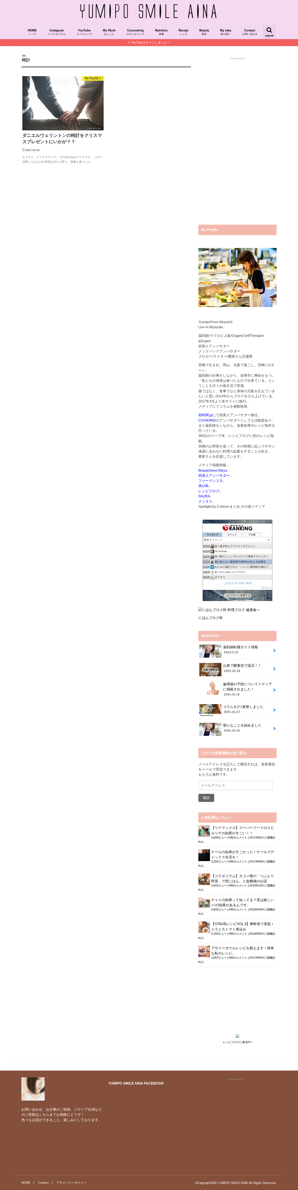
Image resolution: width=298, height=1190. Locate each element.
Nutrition (161, 32)
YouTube (84, 32)
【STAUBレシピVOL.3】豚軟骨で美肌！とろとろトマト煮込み (242, 926)
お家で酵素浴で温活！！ (242, 668)
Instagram (57, 32)
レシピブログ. (209, 491)
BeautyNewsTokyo (212, 470)
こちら (44, 1114)
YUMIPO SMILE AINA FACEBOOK (136, 1083)
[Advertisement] (233, 143)
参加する (266, 587)
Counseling (135, 32)
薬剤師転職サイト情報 (240, 649)
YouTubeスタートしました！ (150, 42)
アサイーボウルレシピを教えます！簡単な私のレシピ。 (242, 950)
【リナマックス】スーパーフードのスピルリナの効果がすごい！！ (242, 830)
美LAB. (203, 486)
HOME (32, 32)
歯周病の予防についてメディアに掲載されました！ (247, 689)
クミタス (205, 501)
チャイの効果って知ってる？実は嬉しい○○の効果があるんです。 (242, 902)
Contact (249, 32)
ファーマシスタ (210, 481)
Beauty (204, 32)
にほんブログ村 (210, 618)
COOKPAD (207, 420)
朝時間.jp (205, 415)
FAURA (204, 496)
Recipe (183, 32)
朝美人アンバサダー (214, 475)
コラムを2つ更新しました (243, 709)
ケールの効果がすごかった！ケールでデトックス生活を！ (242, 854)
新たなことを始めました (242, 727)
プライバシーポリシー (71, 1182)
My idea (225, 32)
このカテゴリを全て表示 (238, 583)
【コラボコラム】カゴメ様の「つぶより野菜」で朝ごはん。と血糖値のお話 (242, 878)
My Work (109, 32)
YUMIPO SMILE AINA (233, 1183)
